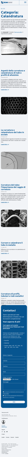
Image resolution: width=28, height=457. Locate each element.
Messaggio (6, 382)
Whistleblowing (4, 452)
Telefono (5, 366)
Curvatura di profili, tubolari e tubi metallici (12, 295)
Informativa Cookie (5, 450)
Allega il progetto (7, 377)
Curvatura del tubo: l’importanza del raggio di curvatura (13, 187)
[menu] (25, 2)
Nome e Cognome (7, 355)
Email (4, 371)
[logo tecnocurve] (6, 2)
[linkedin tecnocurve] (4, 431)
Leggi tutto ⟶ (5, 89)
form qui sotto (18, 32)
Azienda (5, 360)
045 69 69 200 (14, 333)
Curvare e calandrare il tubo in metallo (12, 244)
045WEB (6, 453)
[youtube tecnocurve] (6, 431)
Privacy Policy (6, 393)
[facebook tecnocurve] (2, 431)
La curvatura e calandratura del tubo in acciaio (12, 132)
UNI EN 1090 (4, 427)
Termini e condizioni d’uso (6, 449)
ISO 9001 (3, 425)
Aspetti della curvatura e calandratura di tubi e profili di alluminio (13, 72)
